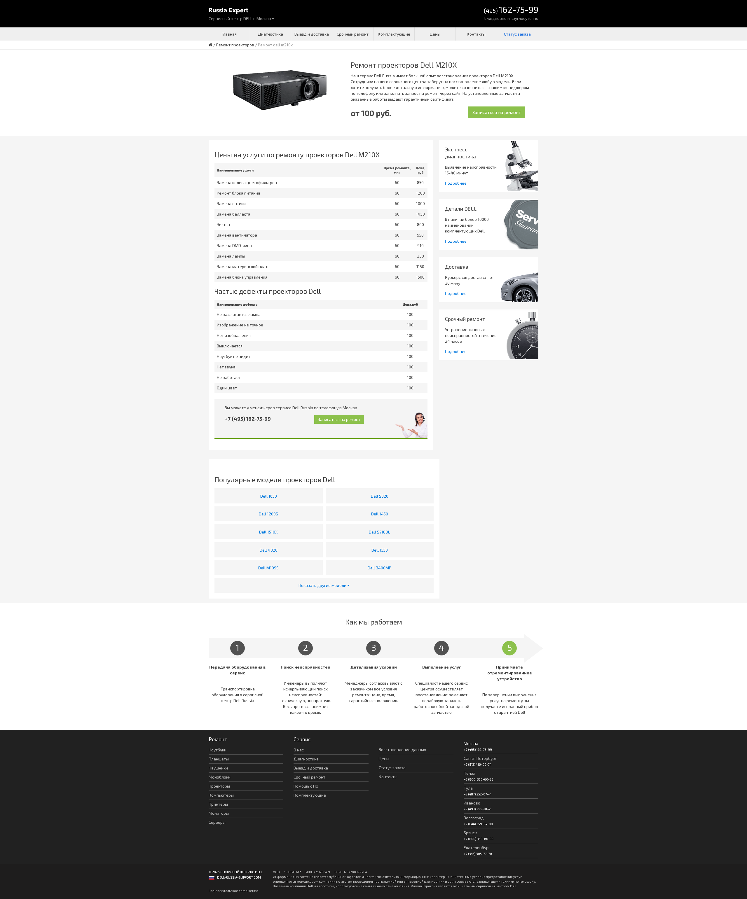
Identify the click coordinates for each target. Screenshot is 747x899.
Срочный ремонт (353, 34)
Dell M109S (268, 567)
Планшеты (219, 758)
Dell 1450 (379, 513)
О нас (299, 749)
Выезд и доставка (311, 34)
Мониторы (219, 813)
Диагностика (270, 34)
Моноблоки (220, 776)
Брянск (470, 832)
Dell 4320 (268, 550)
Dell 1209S (268, 513)
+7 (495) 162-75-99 (248, 418)
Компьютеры (221, 795)
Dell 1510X (268, 531)
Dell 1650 (268, 496)
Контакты (476, 34)
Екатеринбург (477, 847)
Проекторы (219, 785)
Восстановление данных (402, 749)
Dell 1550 (379, 550)
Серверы (217, 822)
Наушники (218, 767)
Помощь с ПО (306, 785)
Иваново (472, 802)
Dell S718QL (379, 531)
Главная (229, 34)
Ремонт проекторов (235, 44)
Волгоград (474, 817)
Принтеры (218, 804)
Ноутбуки (217, 749)
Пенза (469, 773)
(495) (511, 10)
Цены (435, 34)
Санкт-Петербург (480, 758)
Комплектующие (394, 34)
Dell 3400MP (379, 567)
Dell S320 (379, 496)
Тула (468, 788)
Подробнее (456, 183)
